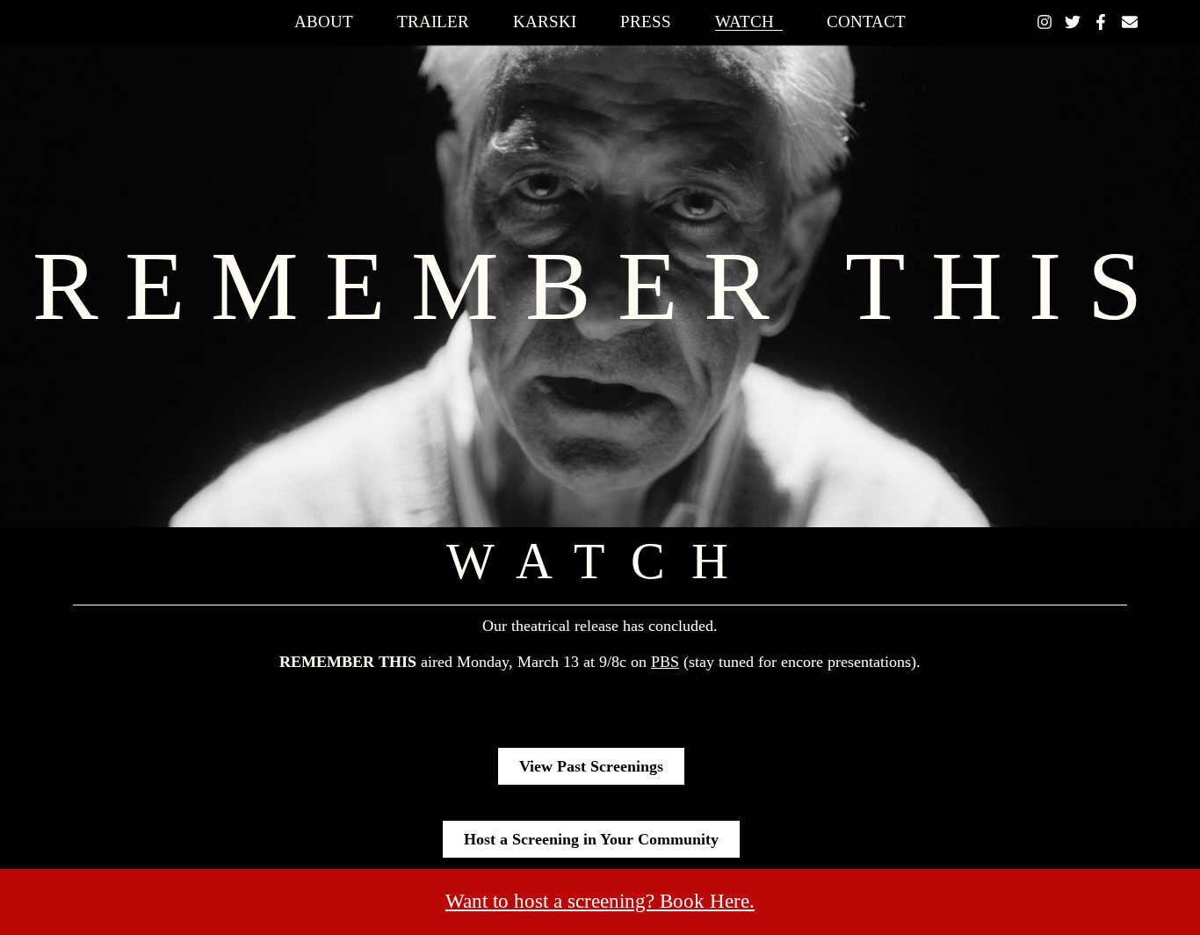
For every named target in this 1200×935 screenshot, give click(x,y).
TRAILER (433, 22)
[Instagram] (1044, 22)
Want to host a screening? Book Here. (600, 900)
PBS (665, 661)
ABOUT (323, 22)
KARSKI (544, 22)
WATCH (744, 22)
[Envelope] (1130, 22)
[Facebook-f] (1101, 22)
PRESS (645, 22)
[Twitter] (1072, 22)
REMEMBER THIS (600, 285)
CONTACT (866, 22)
